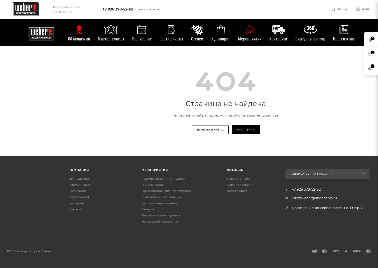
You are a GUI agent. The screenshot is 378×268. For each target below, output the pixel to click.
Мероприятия (250, 39)
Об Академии (79, 39)
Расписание (142, 39)
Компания (78, 170)
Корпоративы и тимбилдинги (163, 178)
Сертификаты (171, 39)
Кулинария (220, 39)
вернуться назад (210, 129)
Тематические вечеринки (161, 215)
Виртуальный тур (310, 39)
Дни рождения (153, 184)
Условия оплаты (238, 178)
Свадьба (148, 209)
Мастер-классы (111, 39)
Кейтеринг (278, 39)
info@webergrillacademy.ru (314, 198)
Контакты (75, 209)
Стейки (197, 39)
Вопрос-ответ (237, 191)
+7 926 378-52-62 (117, 9)
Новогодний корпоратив (160, 221)
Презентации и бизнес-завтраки (166, 191)
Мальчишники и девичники (162, 197)
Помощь (235, 170)
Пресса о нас (344, 39)
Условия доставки (240, 184)
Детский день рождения (160, 203)
